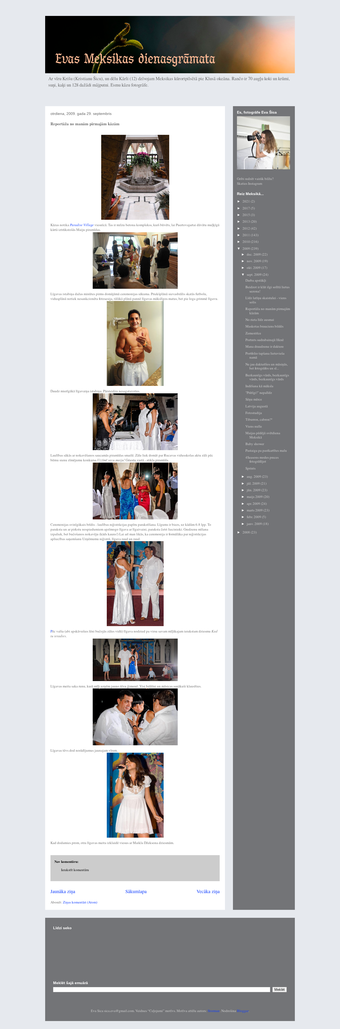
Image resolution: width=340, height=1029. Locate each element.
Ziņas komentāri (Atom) (80, 902)
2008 (247, 532)
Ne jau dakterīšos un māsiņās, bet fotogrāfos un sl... (266, 366)
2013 (247, 221)
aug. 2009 (254, 476)
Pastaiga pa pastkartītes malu (266, 450)
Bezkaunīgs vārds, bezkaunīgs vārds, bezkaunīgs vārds (267, 377)
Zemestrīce (253, 333)
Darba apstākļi (255, 280)
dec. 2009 (254, 254)
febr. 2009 (254, 516)
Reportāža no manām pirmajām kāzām (267, 310)
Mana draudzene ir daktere (264, 346)
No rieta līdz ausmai (259, 319)
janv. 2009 (255, 523)
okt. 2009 (254, 267)
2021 (247, 201)
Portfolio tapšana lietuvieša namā (264, 355)
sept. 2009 (254, 274)
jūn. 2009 (254, 490)
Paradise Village (82, 224)
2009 (247, 248)
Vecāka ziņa (208, 891)
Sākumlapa (136, 891)
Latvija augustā (256, 406)
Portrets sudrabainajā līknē (264, 339)
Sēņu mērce (253, 399)
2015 (247, 214)
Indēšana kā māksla (259, 386)
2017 (247, 208)
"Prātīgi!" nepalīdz (258, 392)
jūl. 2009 (254, 483)
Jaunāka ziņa (62, 891)
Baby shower (254, 443)
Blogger (242, 1010)
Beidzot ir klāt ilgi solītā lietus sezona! (267, 289)
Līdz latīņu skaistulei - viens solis (265, 299)
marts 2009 (255, 510)
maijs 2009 (255, 496)
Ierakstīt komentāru (75, 869)
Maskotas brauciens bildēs (264, 326)
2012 (247, 228)
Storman (214, 1010)
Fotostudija (253, 412)
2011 (247, 235)
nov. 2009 (254, 261)
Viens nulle (253, 426)
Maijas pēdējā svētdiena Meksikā (262, 435)
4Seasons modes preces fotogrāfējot (262, 459)
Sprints (250, 468)
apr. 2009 (254, 503)
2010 (247, 241)
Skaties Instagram (249, 183)
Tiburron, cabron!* (259, 419)
